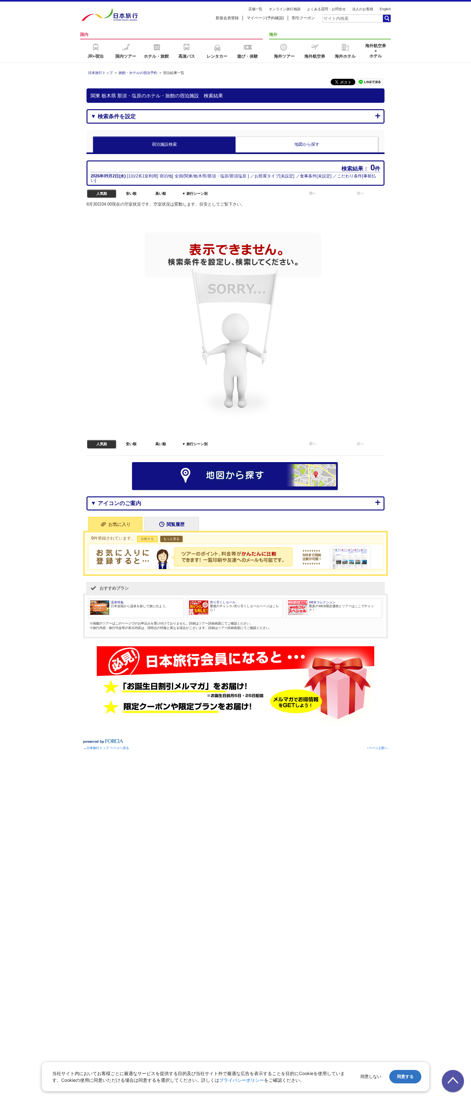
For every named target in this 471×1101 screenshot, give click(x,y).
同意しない (370, 1076)
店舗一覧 (255, 9)
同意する (405, 1076)
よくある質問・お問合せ (326, 9)
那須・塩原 (218, 176)
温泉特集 (117, 602)
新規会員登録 (227, 18)
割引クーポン (303, 18)
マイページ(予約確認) (265, 18)
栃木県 (200, 176)
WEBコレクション (322, 602)
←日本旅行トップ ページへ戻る (106, 748)
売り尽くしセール (223, 602)
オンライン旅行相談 (285, 9)
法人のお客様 (362, 9)
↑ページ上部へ (377, 748)
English (385, 9)
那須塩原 (238, 176)
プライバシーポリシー (241, 1080)
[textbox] (352, 18)
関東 (188, 176)
